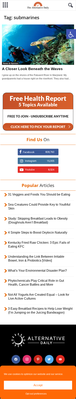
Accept (38, 385)
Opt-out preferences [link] (36, 393)
